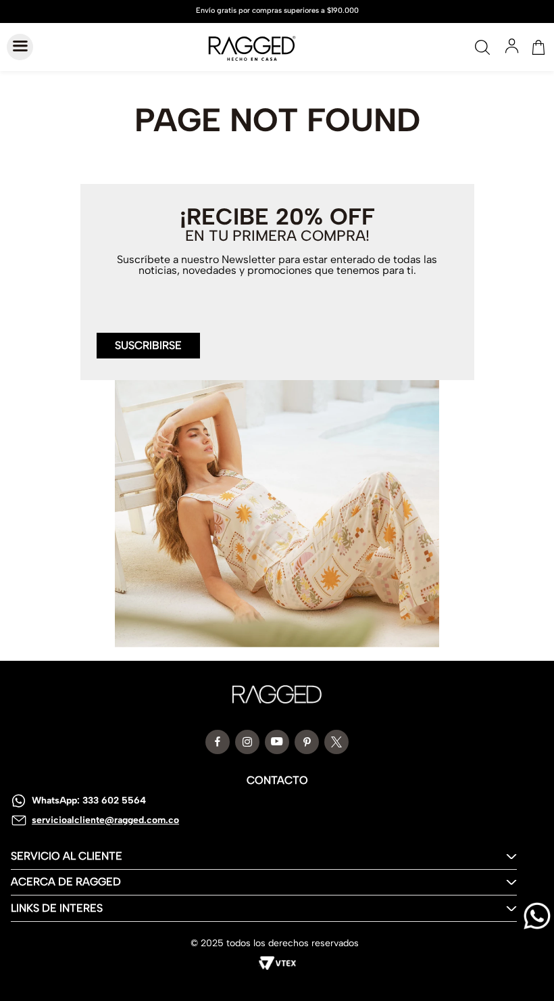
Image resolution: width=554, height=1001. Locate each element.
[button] (148, 337)
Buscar (482, 47)
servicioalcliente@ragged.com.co (105, 820)
